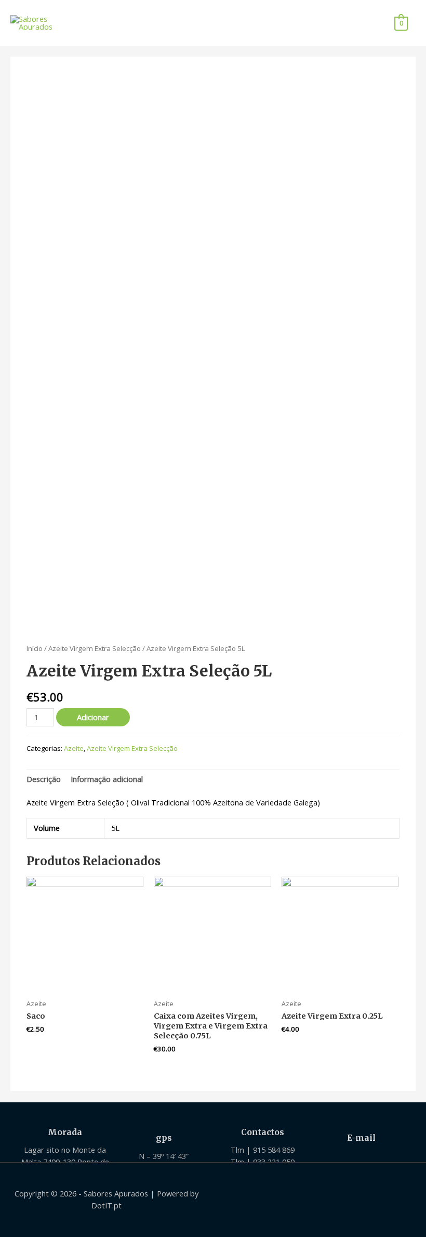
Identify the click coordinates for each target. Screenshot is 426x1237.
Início (34, 648)
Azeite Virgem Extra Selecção (94, 648)
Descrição (43, 779)
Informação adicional (107, 779)
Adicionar (93, 717)
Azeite (74, 748)
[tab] (43, 779)
